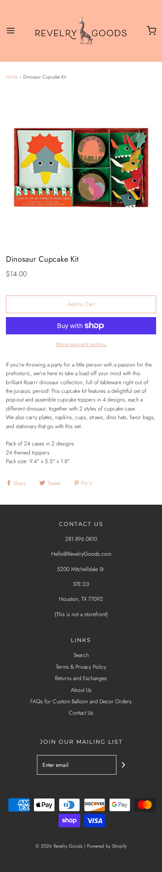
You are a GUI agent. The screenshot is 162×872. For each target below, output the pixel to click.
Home (12, 76)
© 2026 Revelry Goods (59, 846)
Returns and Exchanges (81, 678)
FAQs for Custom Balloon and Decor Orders (81, 701)
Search (81, 655)
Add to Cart (81, 304)
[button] (81, 168)
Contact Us (81, 713)
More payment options (81, 344)
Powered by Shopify (107, 846)
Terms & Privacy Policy (81, 667)
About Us (81, 690)
